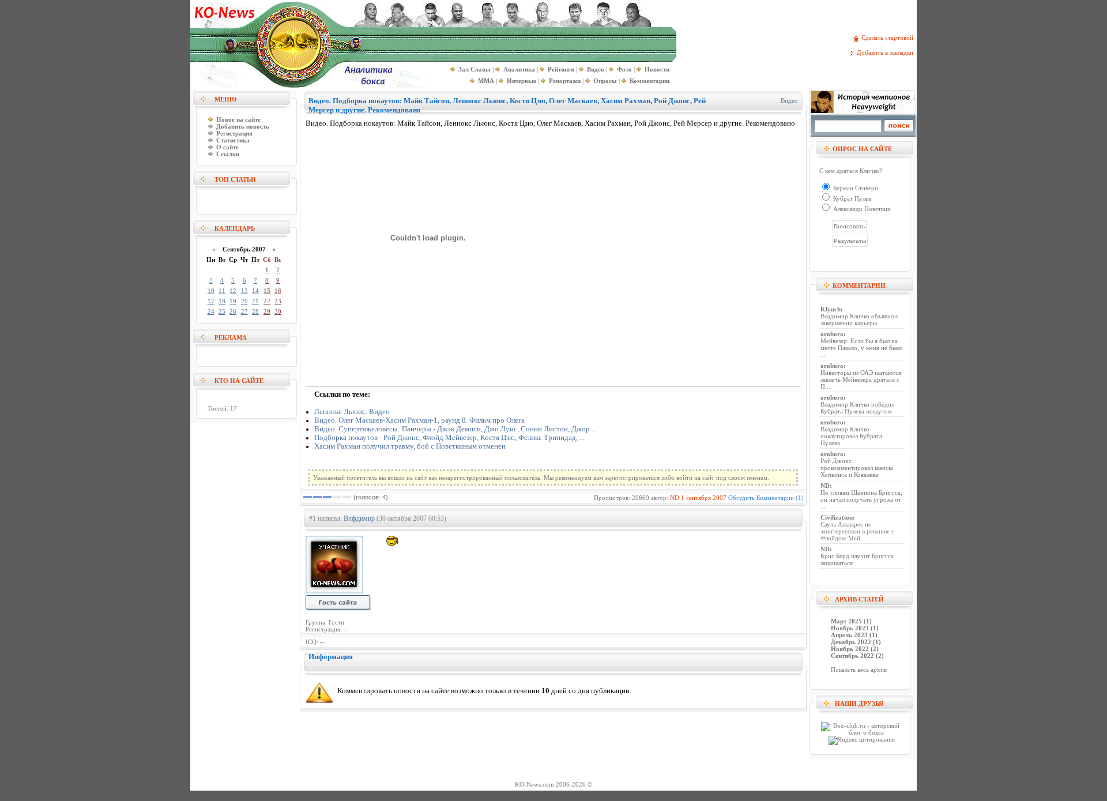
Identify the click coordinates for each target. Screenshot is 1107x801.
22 (266, 301)
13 (244, 290)
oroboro (832, 333)
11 (222, 290)
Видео (789, 100)
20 (244, 301)
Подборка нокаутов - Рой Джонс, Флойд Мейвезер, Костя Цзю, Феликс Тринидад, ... (449, 438)
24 (211, 311)
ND (674, 497)
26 (232, 311)
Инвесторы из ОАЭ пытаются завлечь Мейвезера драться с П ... (860, 379)
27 (244, 311)
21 (255, 301)
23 (277, 301)
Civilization (836, 517)
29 (266, 311)
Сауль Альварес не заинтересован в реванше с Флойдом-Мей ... (857, 531)
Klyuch (830, 309)
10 (211, 290)
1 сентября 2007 (703, 497)
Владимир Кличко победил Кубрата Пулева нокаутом (857, 408)
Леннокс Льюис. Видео (352, 412)
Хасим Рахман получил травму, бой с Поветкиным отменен (410, 446)
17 (211, 301)
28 (255, 311)
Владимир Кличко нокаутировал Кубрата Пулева (851, 436)
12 (232, 290)
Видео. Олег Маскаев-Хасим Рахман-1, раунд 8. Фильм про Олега (419, 420)
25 (222, 311)
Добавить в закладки (887, 52)
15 (266, 290)
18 (222, 301)
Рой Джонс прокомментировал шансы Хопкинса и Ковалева (856, 467)
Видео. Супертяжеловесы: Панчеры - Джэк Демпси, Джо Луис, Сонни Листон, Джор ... (455, 429)
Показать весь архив (859, 669)
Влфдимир (359, 518)
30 (277, 311)
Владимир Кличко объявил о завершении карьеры (859, 319)
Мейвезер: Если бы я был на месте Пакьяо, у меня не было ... (861, 347)
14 (255, 290)
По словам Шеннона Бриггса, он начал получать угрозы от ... (861, 499)
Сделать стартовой (889, 37)
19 (232, 301)
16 (277, 290)
